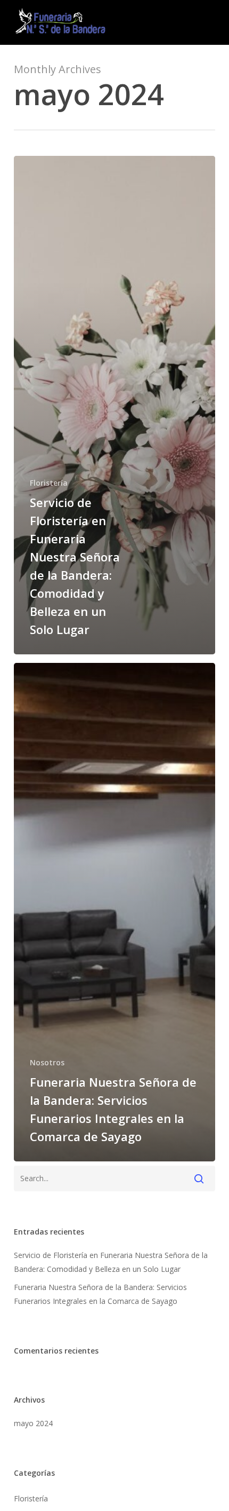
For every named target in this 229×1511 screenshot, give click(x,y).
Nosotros (47, 1062)
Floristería (49, 483)
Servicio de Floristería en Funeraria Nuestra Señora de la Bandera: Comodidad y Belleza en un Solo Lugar (111, 1262)
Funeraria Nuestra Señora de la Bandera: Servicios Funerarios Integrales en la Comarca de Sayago (100, 1294)
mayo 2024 (33, 1423)
